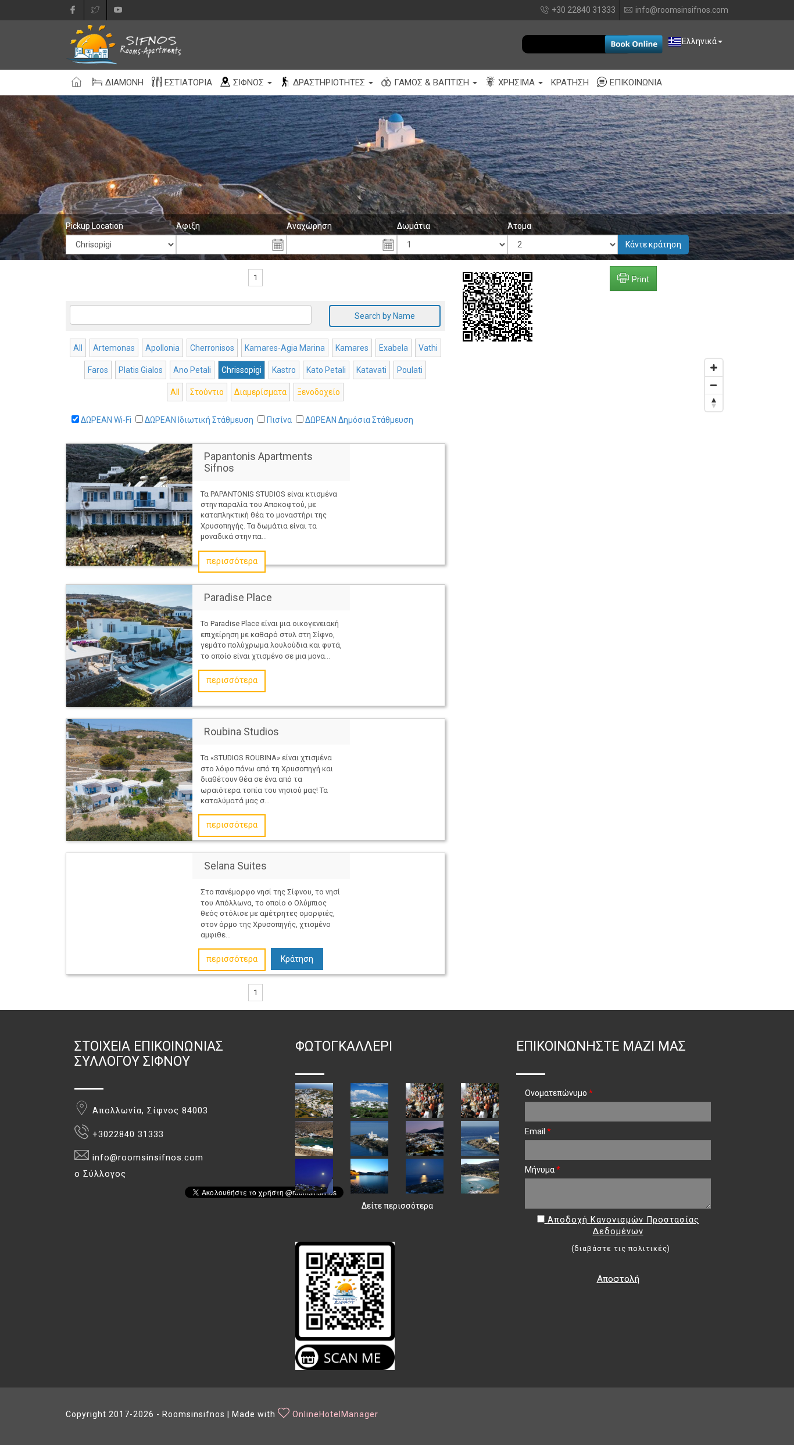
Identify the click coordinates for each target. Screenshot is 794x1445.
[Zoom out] (714, 385)
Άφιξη (188, 226)
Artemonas (114, 348)
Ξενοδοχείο (318, 392)
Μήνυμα (542, 1169)
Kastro (284, 370)
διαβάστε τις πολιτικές (620, 1249)
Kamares (352, 348)
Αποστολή (618, 1279)
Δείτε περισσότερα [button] (397, 1205)
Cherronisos (212, 348)
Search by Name (385, 316)
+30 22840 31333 (584, 10)
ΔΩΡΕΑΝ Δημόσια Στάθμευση (359, 420)
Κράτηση (297, 959)
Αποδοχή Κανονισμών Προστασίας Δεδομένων (622, 1226)
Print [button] (640, 279)
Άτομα (519, 226)
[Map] (596, 513)
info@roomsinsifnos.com (681, 10)
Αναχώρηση (309, 226)
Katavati (371, 370)
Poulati (410, 370)
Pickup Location (94, 226)
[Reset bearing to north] (714, 402)
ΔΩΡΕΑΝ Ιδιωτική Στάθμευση (199, 420)
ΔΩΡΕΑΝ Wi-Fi (106, 420)
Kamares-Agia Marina (285, 348)
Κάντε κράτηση (653, 244)
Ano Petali (192, 370)
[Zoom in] (714, 367)
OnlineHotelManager (335, 1414)
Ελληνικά (699, 41)
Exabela (393, 348)
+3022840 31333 (128, 1135)
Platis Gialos (141, 370)
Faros (98, 370)
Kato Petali (326, 370)
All (78, 348)
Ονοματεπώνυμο (559, 1093)
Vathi (428, 348)
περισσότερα (231, 561)
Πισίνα (279, 420)
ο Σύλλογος (100, 1174)
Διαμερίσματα (260, 392)
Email (538, 1131)
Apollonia (162, 348)
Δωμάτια (413, 226)
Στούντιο (207, 392)
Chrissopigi (241, 370)
